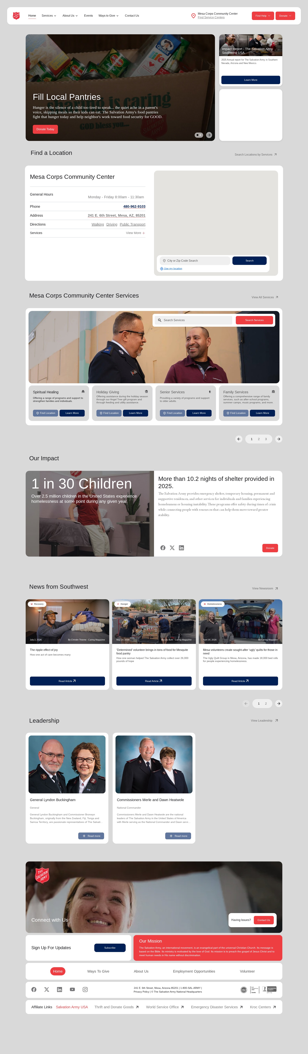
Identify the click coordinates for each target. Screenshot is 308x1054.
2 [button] (259, 439)
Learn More (250, 79)
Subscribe (109, 947)
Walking (98, 224)
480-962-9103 (134, 206)
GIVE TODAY (45, 129)
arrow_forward (279, 703)
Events (88, 15)
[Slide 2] (200, 135)
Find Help (261, 15)
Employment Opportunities (194, 971)
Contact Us (132, 15)
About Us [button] (68, 15)
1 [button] (252, 439)
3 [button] (266, 439)
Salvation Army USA (72, 1007)
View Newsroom (265, 588)
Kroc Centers (263, 1007)
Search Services (254, 320)
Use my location (171, 269)
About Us (141, 971)
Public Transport (132, 224)
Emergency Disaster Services (217, 1007)
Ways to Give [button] (107, 15)
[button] (238, 439)
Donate (283, 15)
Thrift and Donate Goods (116, 1007)
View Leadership (265, 721)
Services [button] (47, 15)
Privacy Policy (141, 991)
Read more (91, 835)
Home (32, 15)
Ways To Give (98, 971)
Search (250, 260)
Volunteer (247, 971)
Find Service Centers (211, 17)
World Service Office (165, 1007)
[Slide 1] (197, 135)
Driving (111, 224)
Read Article (67, 681)
